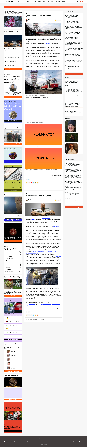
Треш (48, 1)
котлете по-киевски (49, 289)
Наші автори (23, 441)
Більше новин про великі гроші (13, 371)
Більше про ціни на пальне (13, 339)
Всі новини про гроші (13, 190)
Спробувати (13, 295)
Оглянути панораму (13, 68)
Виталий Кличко (46, 218)
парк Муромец (41, 319)
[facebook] (4, 441)
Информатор (47, 43)
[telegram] (11, 441)
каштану (56, 289)
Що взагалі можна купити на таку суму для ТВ (13, 162)
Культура (39, 1)
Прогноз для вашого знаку (13, 240)
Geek (77, 441)
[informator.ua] (10, 1)
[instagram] (6, 441)
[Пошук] (82, 1)
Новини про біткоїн (13, 399)
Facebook (33, 219)
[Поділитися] (58, 20)
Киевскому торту (40, 289)
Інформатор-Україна (73, 441)
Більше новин (73, 74)
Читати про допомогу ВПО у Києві (13, 143)
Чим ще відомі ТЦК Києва (13, 120)
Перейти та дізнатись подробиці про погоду (13, 220)
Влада (35, 1)
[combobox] (19, 216)
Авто (82, 441)
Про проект (58, 1)
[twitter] (9, 441)
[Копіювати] (60, 20)
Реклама (63, 1)
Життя (31, 1)
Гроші (44, 1)
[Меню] (18, 1)
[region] (13, 218)
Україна (27, 1)
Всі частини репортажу (13, 430)
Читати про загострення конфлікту (13, 96)
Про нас (19, 441)
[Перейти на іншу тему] (80, 1)
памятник (35, 319)
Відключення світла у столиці (46, 7)
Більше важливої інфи (74, 207)
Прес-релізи (52, 1)
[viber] (14, 441)
